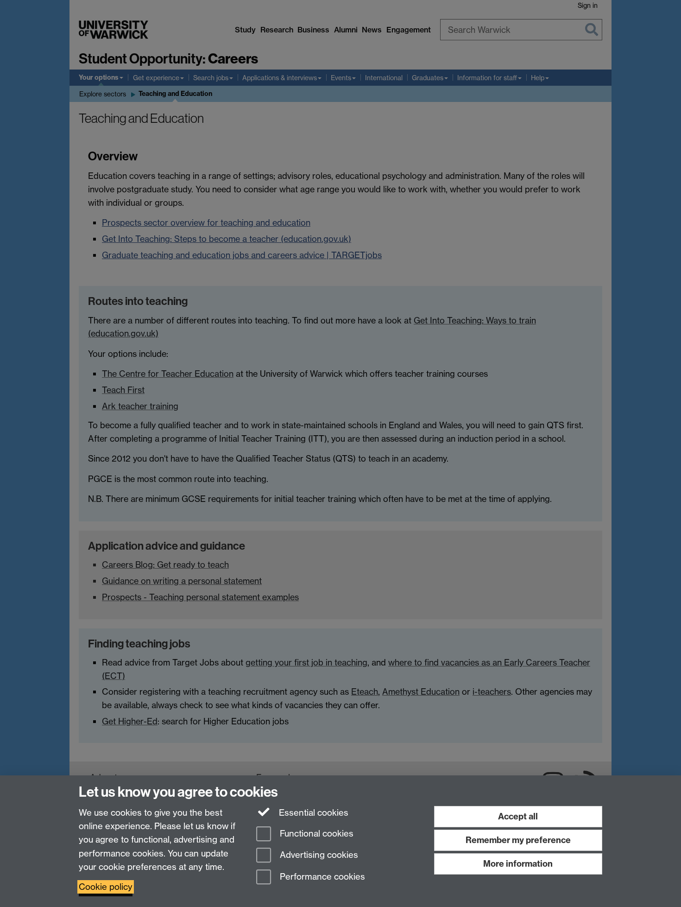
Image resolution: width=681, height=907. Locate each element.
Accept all (518, 816)
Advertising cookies (317, 855)
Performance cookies (321, 877)
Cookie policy (105, 887)
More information (518, 863)
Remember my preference (518, 840)
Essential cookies (312, 812)
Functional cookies (315, 833)
